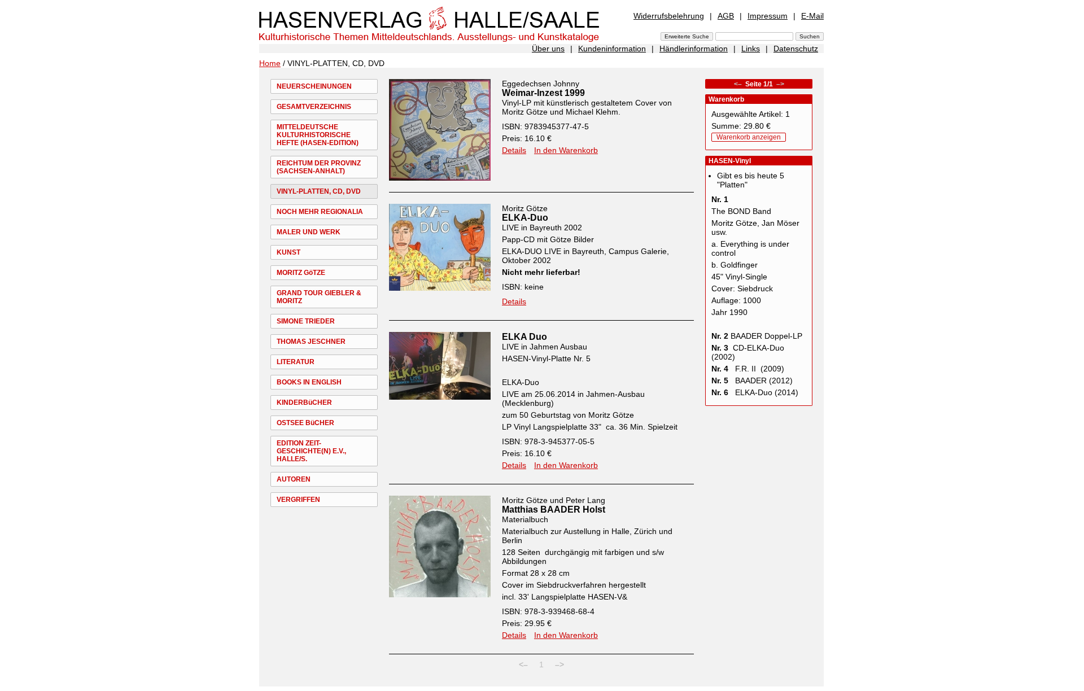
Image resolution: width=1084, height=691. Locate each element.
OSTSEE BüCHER (305, 423)
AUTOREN (294, 479)
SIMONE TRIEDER (306, 321)
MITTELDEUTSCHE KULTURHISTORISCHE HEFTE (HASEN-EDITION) (318, 135)
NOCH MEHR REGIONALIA (320, 212)
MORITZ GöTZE (301, 273)
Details (514, 150)
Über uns (548, 48)
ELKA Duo (524, 337)
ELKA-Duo (525, 217)
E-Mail (812, 15)
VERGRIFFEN (298, 500)
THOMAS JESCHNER (311, 342)
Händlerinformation (693, 48)
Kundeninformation (612, 48)
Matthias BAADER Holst (553, 509)
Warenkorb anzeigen (748, 137)
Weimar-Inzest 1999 (543, 93)
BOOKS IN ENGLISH (309, 382)
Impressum (768, 15)
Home (270, 63)
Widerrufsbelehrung (668, 15)
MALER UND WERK (308, 232)
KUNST (288, 252)
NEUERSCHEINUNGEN (314, 86)
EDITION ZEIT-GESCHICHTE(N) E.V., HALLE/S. (311, 451)
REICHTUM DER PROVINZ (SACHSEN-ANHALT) (319, 167)
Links (750, 48)
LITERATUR (295, 362)
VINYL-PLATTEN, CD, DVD (319, 191)
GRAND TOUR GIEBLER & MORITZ (319, 297)
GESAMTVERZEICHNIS (314, 107)
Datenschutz (795, 48)
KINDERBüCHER (304, 402)
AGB (726, 15)
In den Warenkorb (566, 150)
